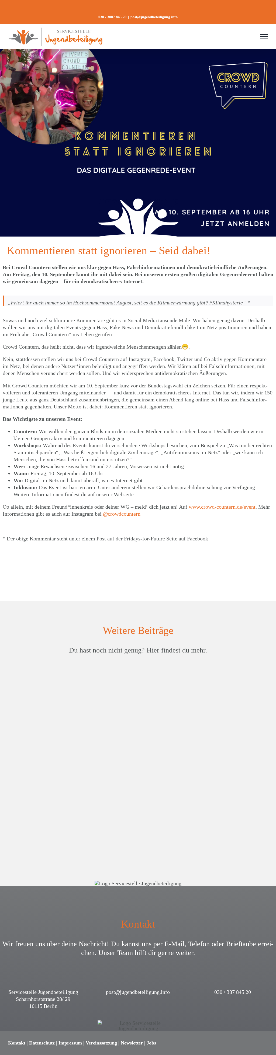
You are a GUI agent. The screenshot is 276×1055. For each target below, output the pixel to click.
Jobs (151, 1043)
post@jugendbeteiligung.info (154, 17)
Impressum (70, 1043)
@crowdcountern (121, 514)
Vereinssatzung (101, 1043)
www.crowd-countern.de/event (222, 507)
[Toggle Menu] (264, 36)
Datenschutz (42, 1043)
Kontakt (16, 1043)
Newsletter (132, 1043)
